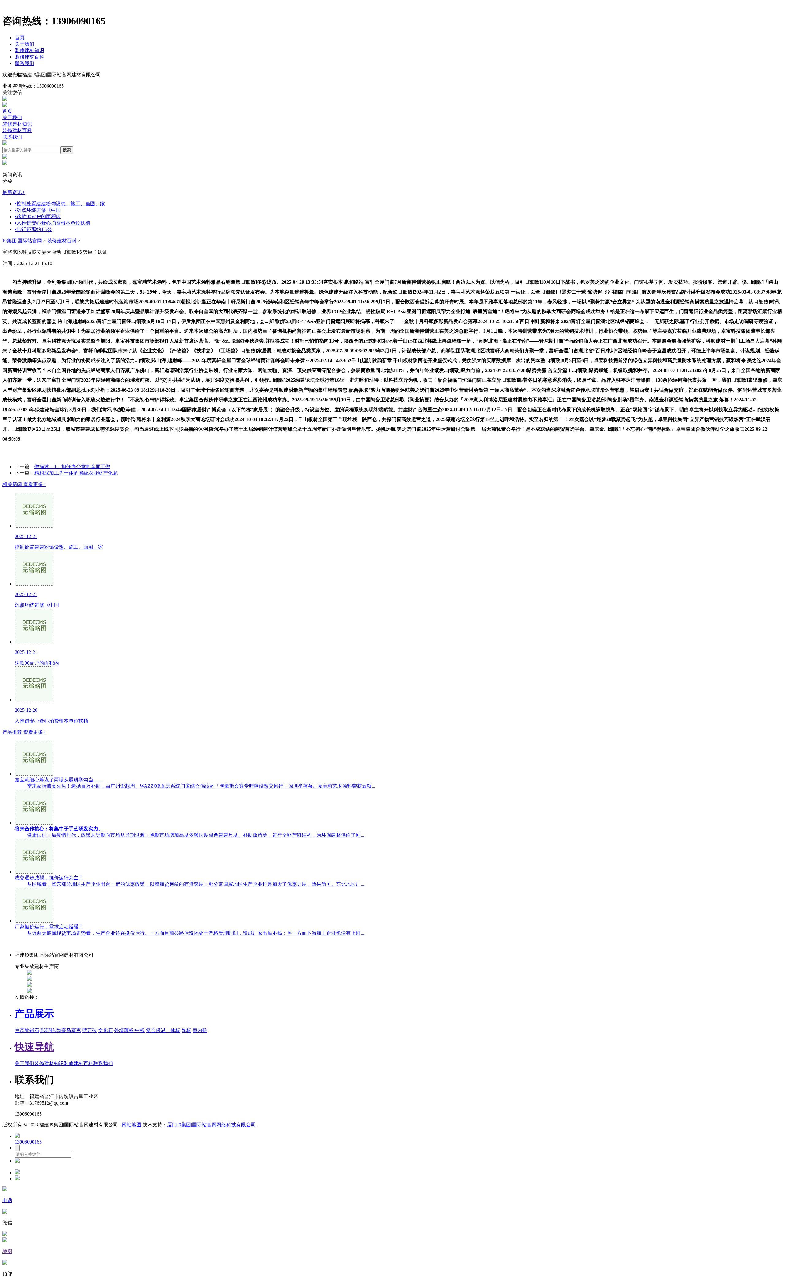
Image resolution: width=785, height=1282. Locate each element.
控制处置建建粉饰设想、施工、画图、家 (60, 203)
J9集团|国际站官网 (22, 240)
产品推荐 (24, 732)
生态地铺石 (27, 1030)
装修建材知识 (29, 50)
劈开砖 (89, 1030)
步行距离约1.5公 (33, 229)
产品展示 (34, 1013)
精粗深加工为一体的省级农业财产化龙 (76, 473)
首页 (20, 37)
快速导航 (34, 1046)
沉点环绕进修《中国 (38, 210)
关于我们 (24, 44)
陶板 (186, 1030)
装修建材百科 (29, 56)
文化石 (105, 1030)
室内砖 (200, 1030)
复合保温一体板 (163, 1030)
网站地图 (131, 1124)
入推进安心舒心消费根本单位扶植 (52, 223)
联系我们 (24, 63)
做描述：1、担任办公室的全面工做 (72, 466)
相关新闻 (24, 484)
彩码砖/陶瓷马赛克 (60, 1030)
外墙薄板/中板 (129, 1030)
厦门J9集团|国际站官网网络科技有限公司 (211, 1124)
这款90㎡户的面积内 (38, 216)
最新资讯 (13, 192)
